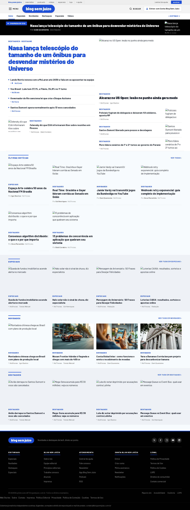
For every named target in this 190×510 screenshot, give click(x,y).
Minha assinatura (122, 468)
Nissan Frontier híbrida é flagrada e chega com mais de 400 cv (70, 358)
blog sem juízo (15, 2)
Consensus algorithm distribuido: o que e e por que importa (28, 237)
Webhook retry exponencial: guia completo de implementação (160, 192)
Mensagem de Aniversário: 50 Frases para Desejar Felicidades (115, 301)
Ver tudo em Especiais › (170, 261)
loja (70, 2)
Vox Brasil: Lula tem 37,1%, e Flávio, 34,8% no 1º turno (38, 88)
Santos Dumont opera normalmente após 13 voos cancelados (43, 107)
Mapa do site (146, 493)
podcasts (41, 2)
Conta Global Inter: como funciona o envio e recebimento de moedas (115, 358)
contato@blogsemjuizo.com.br (98, 505)
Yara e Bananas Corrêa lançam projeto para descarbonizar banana (160, 358)
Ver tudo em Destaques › (170, 375)
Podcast (82, 477)
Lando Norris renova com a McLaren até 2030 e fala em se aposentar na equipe (52, 79)
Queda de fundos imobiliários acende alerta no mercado (27, 301)
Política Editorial (43, 497)
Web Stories (5, 497)
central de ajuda (161, 2)
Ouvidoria (171, 493)
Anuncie (47, 477)
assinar (176, 2)
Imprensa (48, 481)
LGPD (152, 472)
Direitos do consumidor (160, 477)
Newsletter (83, 468)
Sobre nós (48, 459)
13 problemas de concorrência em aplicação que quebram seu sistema (73, 239)
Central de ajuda (86, 459)
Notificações (120, 477)
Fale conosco (85, 463)
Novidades (33, 16)
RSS (81, 481)
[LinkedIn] (179, 440)
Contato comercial (158, 481)
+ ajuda (79, 2)
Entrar (117, 459)
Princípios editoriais (52, 468)
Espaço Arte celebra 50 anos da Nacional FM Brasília (27, 189)
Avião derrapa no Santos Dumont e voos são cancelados (26, 414)
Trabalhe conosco (51, 472)
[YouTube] (172, 440)
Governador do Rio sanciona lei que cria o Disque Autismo (40, 98)
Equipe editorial (50, 463)
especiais (62, 2)
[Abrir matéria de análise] (174, 27)
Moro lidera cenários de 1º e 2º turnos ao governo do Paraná (129, 144)
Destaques (47, 16)
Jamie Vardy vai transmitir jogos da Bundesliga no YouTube (116, 192)
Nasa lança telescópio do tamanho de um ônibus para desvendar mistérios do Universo (94, 26)
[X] (154, 440)
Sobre (14, 497)
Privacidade (56, 497)
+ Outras (173, 16)
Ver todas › (176, 158)
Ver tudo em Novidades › (170, 318)
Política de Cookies (158, 468)
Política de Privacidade (159, 459)
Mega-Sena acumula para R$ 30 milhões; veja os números (69, 414)
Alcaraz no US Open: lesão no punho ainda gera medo (138, 98)
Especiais (21, 16)
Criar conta (119, 463)
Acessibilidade (159, 493)
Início (10, 16)
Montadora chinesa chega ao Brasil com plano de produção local (26, 358)
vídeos (51, 2)
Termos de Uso (156, 463)
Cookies (85, 497)
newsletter (29, 2)
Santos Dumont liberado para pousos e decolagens (125, 130)
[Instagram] (166, 440)
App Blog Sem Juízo (87, 472)
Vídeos (71, 16)
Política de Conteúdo (71, 497)
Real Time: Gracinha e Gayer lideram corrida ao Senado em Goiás (70, 193)
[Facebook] (160, 440)
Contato (21, 497)
